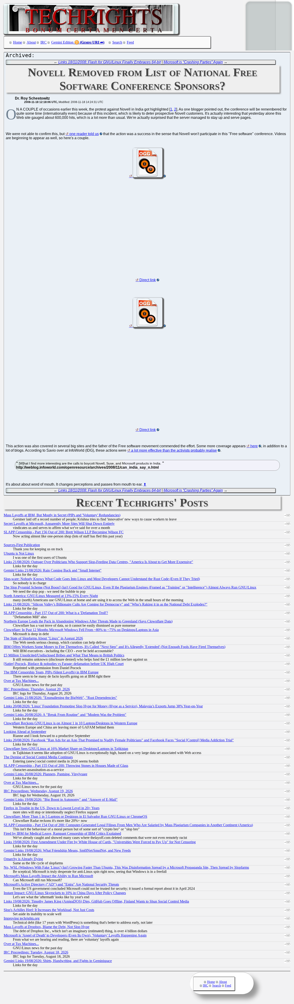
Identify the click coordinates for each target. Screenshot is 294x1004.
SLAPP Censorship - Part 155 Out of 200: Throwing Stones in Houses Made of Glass (66, 766)
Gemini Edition (62, 42)
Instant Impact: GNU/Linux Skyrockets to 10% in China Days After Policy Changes (65, 893)
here (254, 446)
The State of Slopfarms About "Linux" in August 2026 (43, 638)
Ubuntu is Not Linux (19, 553)
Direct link (147, 280)
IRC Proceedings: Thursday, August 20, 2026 (37, 689)
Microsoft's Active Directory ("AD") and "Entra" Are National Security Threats (61, 884)
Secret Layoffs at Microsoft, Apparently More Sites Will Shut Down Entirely (59, 524)
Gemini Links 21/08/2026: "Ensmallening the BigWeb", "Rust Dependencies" (60, 698)
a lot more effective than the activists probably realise (174, 450)
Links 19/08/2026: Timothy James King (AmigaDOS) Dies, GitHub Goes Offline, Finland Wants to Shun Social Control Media (96, 901)
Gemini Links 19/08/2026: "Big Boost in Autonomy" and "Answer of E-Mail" (61, 799)
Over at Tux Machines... (21, 681)
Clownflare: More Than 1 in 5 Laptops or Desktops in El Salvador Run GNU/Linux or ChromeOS (75, 816)
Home (17, 42)
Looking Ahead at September (25, 732)
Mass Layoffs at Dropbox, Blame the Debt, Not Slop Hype (46, 927)
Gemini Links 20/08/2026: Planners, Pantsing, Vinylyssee (45, 774)
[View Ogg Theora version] (147, 176)
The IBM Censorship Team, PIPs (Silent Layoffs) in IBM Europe (51, 672)
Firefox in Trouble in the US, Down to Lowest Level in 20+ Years (51, 808)
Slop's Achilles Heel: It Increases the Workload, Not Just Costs (49, 910)
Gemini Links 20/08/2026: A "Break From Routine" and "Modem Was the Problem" (65, 715)
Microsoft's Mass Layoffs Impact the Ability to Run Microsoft (48, 876)
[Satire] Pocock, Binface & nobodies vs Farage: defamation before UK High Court (64, 664)
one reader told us (84, 134)
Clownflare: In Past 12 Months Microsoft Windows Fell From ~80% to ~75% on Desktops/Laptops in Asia (81, 630)
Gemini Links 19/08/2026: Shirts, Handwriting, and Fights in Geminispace (58, 961)
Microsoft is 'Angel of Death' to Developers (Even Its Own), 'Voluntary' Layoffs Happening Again (75, 935)
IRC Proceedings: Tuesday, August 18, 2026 (36, 952)
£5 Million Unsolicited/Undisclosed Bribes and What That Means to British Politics (64, 655)
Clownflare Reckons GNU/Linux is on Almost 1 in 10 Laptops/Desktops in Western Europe (70, 723)
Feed (130, 42)
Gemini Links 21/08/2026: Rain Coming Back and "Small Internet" (53, 570)
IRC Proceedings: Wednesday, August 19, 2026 (38, 791)
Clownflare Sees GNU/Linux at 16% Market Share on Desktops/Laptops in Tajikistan (66, 749)
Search (117, 42)
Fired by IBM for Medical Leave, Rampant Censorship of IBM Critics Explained (62, 833)
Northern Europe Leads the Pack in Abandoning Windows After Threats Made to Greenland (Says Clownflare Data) (88, 621)
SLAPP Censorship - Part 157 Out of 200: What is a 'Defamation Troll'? (56, 613)
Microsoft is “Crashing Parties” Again (193, 62)
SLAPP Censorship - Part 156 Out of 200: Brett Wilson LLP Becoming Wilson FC (64, 532)
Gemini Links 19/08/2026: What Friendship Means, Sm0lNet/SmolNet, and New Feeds (67, 850)
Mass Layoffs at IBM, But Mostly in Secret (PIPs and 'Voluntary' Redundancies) (62, 515)
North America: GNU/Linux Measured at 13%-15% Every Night (51, 596)
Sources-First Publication (22, 545)
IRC (43, 42)
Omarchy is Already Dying (23, 859)
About (31, 42)
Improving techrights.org (22, 918)
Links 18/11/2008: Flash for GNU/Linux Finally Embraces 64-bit (109, 62)
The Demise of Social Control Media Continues (38, 757)
